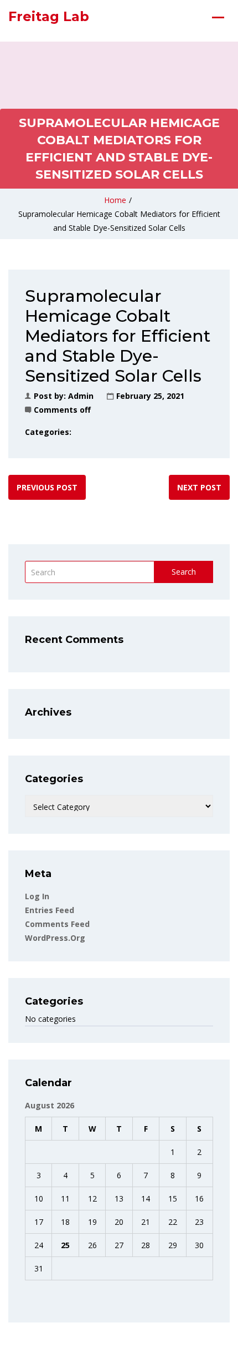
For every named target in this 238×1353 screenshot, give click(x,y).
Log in (37, 896)
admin (81, 396)
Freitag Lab (48, 16)
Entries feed (49, 910)
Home (115, 200)
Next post (199, 487)
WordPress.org (55, 938)
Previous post (47, 487)
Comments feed (57, 924)
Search (184, 571)
